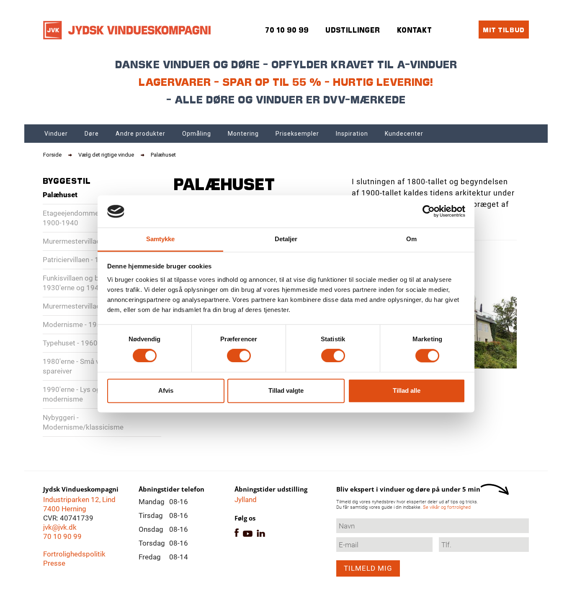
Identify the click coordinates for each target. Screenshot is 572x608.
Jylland (245, 499)
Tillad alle (406, 390)
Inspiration (352, 133)
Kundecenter (404, 133)
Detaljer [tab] (286, 238)
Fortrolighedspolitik (74, 554)
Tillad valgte (286, 390)
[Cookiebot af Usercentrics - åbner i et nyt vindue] (428, 211)
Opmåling (196, 133)
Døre (92, 133)
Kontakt (414, 30)
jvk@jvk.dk (60, 527)
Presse (54, 563)
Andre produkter (140, 133)
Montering (243, 133)
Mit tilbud (504, 29)
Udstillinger (352, 30)
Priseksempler (297, 133)
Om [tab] (411, 238)
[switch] (239, 356)
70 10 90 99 (62, 536)
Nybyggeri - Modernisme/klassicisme (83, 422)
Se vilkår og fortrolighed (447, 507)
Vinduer (56, 133)
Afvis (165, 390)
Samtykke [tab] (160, 238)
